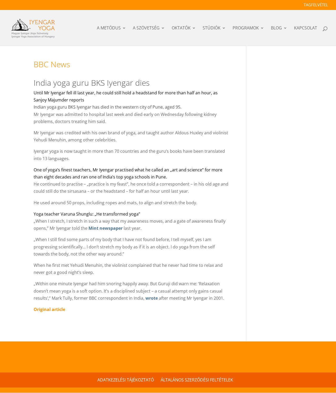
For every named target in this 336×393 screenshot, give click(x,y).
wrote (151, 298)
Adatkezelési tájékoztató (125, 380)
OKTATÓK (181, 29)
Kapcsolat (305, 29)
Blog (276, 29)
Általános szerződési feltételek (197, 380)
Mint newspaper (105, 228)
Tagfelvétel (316, 5)
